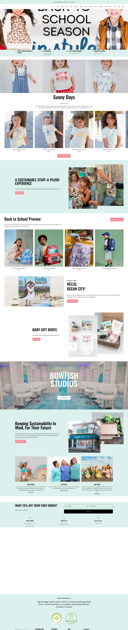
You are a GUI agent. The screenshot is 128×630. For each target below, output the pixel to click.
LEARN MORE (19, 193)
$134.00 (79, 269)
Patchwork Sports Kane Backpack (109, 268)
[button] (115, 6)
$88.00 (49, 269)
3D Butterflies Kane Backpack (79, 268)
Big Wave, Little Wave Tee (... (109, 149)
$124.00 (18, 269)
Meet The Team (64, 490)
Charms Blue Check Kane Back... (19, 268)
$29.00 (48, 151)
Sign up (88, 511)
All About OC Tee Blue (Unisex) (19, 149)
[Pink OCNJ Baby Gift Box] (82, 337)
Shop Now (116, 219)
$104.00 (109, 269)
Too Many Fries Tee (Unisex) (49, 149)
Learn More (31, 492)
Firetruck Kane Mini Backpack (49, 268)
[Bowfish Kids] (5, 6)
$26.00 (18, 151)
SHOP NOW (64, 155)
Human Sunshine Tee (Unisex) (79, 149)
